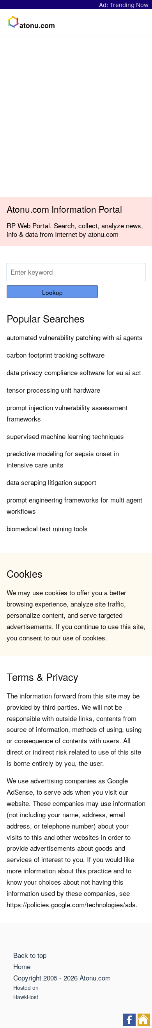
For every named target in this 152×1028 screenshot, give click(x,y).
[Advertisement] (76, 117)
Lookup (52, 292)
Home (21, 966)
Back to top (29, 955)
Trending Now (129, 5)
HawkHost (25, 997)
